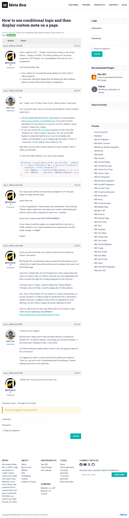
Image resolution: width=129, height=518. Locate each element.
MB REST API (99, 211)
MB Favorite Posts (101, 188)
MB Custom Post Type (103, 169)
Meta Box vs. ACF (48, 488)
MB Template (99, 229)
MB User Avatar (100, 252)
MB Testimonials (101, 237)
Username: (6, 419)
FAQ (23, 473)
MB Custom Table (101, 173)
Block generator (67, 482)
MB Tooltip (98, 248)
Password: (6, 425)
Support (113, 5)
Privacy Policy (27, 515)
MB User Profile (100, 259)
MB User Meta (100, 255)
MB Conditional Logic (103, 166)
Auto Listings (46, 470)
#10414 (77, 246)
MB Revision (99, 214)
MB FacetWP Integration (104, 184)
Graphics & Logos (28, 482)
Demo (62, 464)
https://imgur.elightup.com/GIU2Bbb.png (38, 121)
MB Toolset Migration (103, 244)
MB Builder (98, 154)
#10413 (77, 185)
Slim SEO (44, 464)
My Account (26, 467)
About (23, 464)
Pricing (86, 5)
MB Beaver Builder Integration (106, 147)
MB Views (98, 263)
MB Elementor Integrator (104, 181)
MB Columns (99, 158)
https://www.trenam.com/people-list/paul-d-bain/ (40, 315)
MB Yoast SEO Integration (104, 267)
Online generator (67, 467)
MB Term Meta (44, 130)
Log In (76, 436)
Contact (24, 479)
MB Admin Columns (102, 143)
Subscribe (119, 475)
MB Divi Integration (102, 177)
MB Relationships (101, 207)
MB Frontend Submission (104, 192)
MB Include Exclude (102, 203)
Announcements (101, 132)
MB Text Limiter (100, 240)
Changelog (26, 476)
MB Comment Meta (102, 162)
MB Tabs (98, 225)
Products (99, 5)
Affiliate (24, 470)
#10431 (77, 373)
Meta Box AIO (100, 270)
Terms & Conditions (40, 515)
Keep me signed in (12, 430)
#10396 (77, 91)
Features (73, 5)
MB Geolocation (101, 196)
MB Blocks (98, 151)
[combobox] (108, 112)
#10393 (77, 46)
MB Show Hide (100, 222)
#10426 (77, 324)
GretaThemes (46, 467)
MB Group (98, 199)
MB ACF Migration (101, 139)
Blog (124, 5)
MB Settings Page (101, 218)
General (12, 33)
